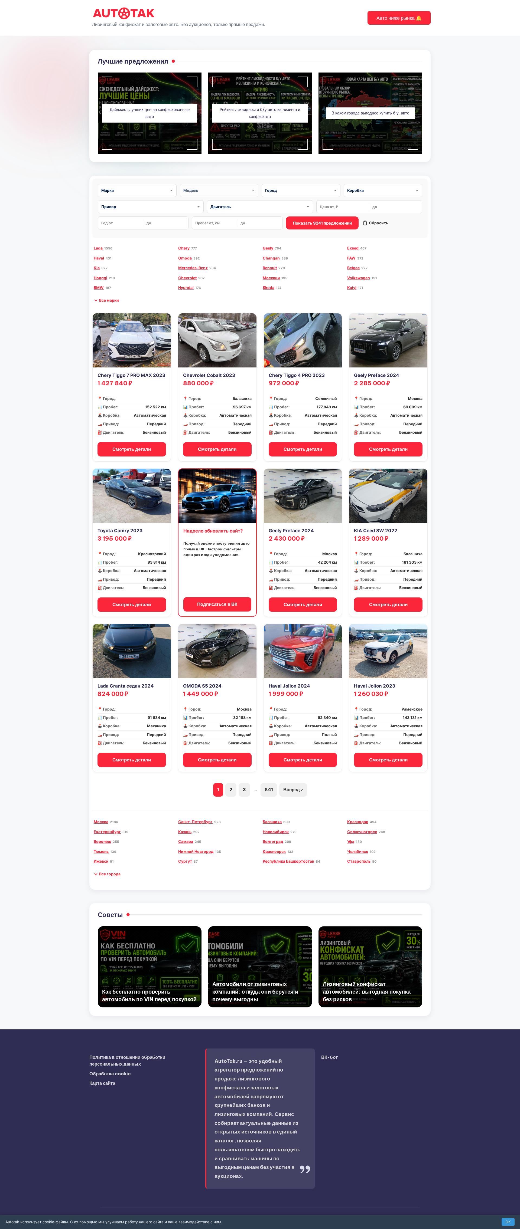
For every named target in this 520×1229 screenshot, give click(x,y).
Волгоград (273, 841)
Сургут (185, 861)
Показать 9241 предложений (322, 223)
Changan (271, 258)
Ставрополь (358, 861)
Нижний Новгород (195, 851)
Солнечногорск (362, 831)
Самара (185, 841)
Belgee (353, 267)
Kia (97, 267)
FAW (351, 258)
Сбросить (378, 223)
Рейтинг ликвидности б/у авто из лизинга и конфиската (260, 113)
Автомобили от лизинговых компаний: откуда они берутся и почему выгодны (255, 992)
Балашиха (272, 821)
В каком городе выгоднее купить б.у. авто (370, 113)
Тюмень (101, 851)
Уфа (350, 841)
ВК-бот (329, 1057)
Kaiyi (351, 287)
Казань (184, 831)
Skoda (268, 287)
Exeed (353, 248)
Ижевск (101, 861)
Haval (99, 258)
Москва (101, 821)
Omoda (185, 258)
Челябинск (357, 851)
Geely (268, 248)
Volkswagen (358, 277)
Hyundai (186, 287)
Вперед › (293, 790)
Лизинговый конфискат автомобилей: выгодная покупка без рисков (367, 992)
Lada (98, 248)
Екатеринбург (107, 831)
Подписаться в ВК (217, 604)
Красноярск (274, 851)
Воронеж (102, 841)
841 (269, 790)
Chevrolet (187, 277)
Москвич (271, 277)
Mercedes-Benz (193, 267)
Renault (270, 267)
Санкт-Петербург (195, 821)
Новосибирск (276, 831)
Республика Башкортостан (288, 861)
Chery (184, 248)
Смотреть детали (131, 449)
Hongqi (100, 277)
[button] (399, 18)
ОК (508, 1222)
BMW (99, 287)
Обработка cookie (110, 1074)
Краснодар (357, 821)
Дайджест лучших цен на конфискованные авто (150, 113)
